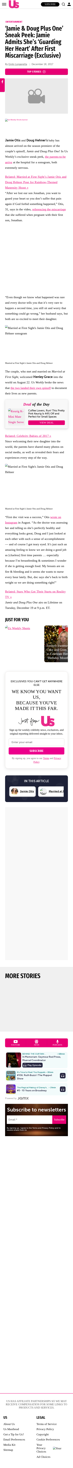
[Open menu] (4, 4)
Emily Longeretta (17, 64)
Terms (46, 758)
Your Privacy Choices (41, 1448)
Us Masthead (11, 1429)
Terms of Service (46, 1424)
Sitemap (8, 1450)
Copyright (42, 1434)
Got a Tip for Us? (13, 1434)
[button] (63, 4)
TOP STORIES (34, 71)
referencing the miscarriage (49, 209)
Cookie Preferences (48, 1439)
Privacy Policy (45, 1429)
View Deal (47, 422)
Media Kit (9, 1444)
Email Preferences (14, 1439)
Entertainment (14, 21)
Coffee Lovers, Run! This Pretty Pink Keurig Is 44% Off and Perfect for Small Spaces (46, 413)
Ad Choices (43, 1456)
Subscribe (50, 4)
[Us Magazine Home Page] (13, 4)
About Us (9, 1424)
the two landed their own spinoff (31, 388)
